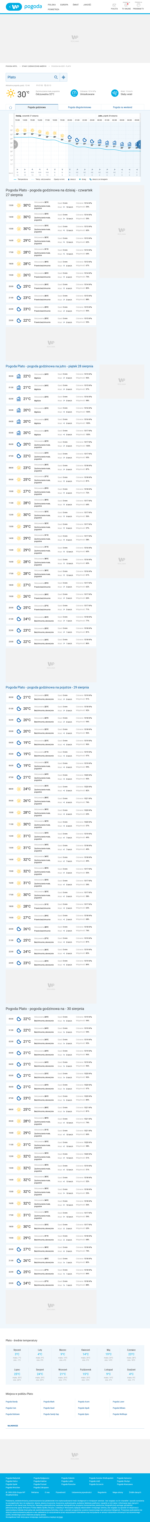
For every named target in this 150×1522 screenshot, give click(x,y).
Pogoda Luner (118, 1401)
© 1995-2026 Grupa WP (15, 1492)
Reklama (35, 1492)
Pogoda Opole (11, 1484)
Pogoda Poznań (40, 1484)
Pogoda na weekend (122, 107)
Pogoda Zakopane (41, 1487)
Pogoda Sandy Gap (51, 1414)
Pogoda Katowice (124, 1478)
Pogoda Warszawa (125, 1484)
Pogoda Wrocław (13, 1487)
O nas (47, 1492)
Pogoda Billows (119, 1408)
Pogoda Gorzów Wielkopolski (101, 1478)
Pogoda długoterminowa (79, 107)
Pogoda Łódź (94, 1481)
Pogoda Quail (49, 1408)
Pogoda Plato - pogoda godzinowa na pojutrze (38, 687)
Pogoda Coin (11, 1408)
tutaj (61, 1517)
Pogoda (33, 6)
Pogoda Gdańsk (68, 1478)
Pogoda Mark (49, 1401)
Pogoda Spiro (83, 1414)
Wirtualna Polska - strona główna (14, 7)
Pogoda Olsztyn (123, 1481)
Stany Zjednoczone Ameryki (34, 66)
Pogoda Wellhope (120, 1414)
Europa (64, 5)
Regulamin (102, 1492)
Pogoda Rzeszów (68, 1484)
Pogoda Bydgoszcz (41, 1478)
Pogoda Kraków (40, 1481)
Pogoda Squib (83, 1408)
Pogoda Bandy (12, 1401)
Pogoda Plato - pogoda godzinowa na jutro (36, 366)
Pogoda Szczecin (96, 1484)
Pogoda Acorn (84, 1401)
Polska (52, 5)
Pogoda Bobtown (13, 1414)
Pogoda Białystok (13, 1478)
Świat (76, 5)
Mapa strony (118, 1492)
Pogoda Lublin (67, 1481)
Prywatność (61, 1492)
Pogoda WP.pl (12, 66)
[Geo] (63, 77)
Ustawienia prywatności (82, 1492)
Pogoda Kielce (12, 1481)
